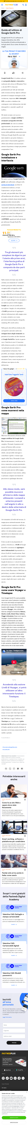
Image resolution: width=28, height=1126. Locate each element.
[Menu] (2, 5)
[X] (23, 1078)
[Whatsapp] (15, 1078)
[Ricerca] (23, 5)
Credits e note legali (6, 1090)
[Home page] (11, 4)
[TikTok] (7, 1078)
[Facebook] (19, 1078)
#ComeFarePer (6, 749)
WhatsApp (18, 768)
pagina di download (7, 185)
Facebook (14, 768)
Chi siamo (4, 1087)
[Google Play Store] (19, 1070)
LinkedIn (6, 768)
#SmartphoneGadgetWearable (10, 747)
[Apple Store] (7, 1070)
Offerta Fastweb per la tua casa (14, 1)
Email (22, 768)
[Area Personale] (26, 4)
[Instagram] (3, 1078)
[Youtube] (11, 1078)
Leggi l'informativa (7, 1017)
